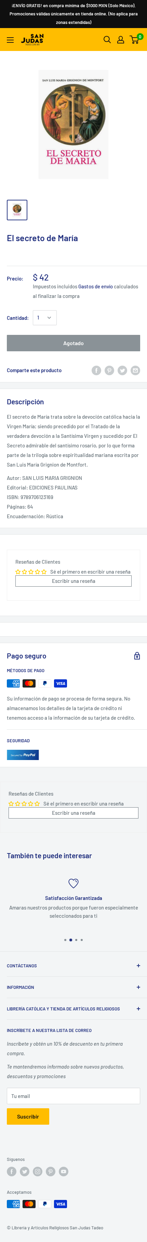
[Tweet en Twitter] (122, 370)
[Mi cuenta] (120, 39)
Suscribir (28, 1116)
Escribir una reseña (73, 581)
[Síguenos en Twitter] (24, 1171)
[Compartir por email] (135, 370)
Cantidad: (18, 318)
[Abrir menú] (10, 40)
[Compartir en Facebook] (96, 370)
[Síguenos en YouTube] (63, 1171)
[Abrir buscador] (107, 39)
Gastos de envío (95, 286)
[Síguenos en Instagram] (37, 1171)
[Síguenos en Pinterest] (50, 1171)
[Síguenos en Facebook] (11, 1171)
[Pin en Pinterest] (109, 370)
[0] (134, 40)
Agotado (73, 343)
